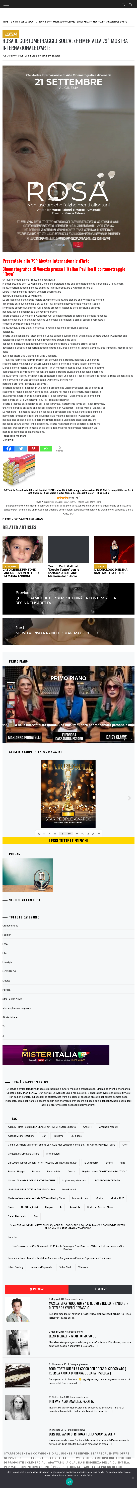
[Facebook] (9, 446)
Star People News (33, 519)
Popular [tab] (38, 1289)
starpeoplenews (50, 56)
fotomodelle (53, 1171)
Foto (5, 943)
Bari (44, 1136)
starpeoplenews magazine (17, 1008)
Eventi (109, 1162)
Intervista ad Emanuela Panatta (71, 1401)
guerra (71, 1171)
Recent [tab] (102, 1289)
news (11, 1207)
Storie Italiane (10, 1017)
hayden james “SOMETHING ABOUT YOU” (104, 1171)
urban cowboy (15, 1267)
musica (99, 1198)
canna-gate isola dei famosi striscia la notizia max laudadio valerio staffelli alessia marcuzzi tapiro (61, 1144)
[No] (132, 1478)
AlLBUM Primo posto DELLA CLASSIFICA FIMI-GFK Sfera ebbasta (42, 1127)
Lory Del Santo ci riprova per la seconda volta (82, 1433)
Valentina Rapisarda (41, 1267)
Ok (69, 1481)
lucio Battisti (69, 1189)
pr (61, 1207)
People (49, 1207)
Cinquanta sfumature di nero (23, 1153)
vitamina (83, 1267)
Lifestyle (17, 519)
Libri (5, 953)
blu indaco (76, 1136)
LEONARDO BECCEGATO (107, 1180)
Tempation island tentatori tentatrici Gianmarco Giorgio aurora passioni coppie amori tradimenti (59, 1258)
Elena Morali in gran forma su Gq (72, 1335)
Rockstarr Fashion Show (100, 1207)
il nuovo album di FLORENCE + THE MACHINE (31, 1180)
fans (122, 1162)
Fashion (7, 934)
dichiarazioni (53, 1153)
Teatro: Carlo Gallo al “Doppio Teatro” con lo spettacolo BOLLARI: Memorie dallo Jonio (63, 571)
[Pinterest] (33, 446)
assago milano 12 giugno (21, 1136)
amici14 (87, 1127)
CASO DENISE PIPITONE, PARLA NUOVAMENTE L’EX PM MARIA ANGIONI (21, 571)
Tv (4, 1026)
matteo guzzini (80, 1198)
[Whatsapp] (46, 446)
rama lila (75, 1207)
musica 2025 (117, 1198)
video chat (65, 1267)
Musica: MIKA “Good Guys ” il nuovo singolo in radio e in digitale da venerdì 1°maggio (88, 1305)
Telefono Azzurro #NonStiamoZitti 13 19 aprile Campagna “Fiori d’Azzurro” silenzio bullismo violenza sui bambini (68, 1248)
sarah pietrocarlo (17, 1216)
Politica (7, 989)
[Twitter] (21, 446)
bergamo (58, 1136)
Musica (6, 980)
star (36, 1216)
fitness (36, 1171)
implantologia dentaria (74, 1180)
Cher (124, 1144)
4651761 (75, 497)
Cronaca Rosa (10, 925)
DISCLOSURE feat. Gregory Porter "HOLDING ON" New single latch (42, 1162)
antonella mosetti (108, 1127)
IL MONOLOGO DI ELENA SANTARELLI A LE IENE (110, 570)
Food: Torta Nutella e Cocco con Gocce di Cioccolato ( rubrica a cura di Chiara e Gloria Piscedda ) (87, 1371)
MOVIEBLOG (9, 971)
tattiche (12, 1237)
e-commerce (92, 1162)
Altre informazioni (93, 502)
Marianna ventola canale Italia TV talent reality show (36, 1198)
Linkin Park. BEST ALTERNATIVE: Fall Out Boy (31, 1189)
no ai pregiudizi (29, 1207)
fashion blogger (16, 1171)
